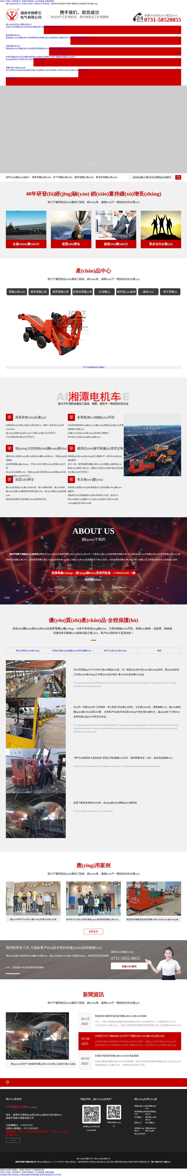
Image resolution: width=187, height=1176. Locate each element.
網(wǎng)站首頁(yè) (13, 4)
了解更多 (13, 1140)
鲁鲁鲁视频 (35, 1175)
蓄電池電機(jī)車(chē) (106, 177)
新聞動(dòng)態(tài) (139, 1129)
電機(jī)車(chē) (17, 291)
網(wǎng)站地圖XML (103, 1159)
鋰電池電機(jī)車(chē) (82, 292)
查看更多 (93, 931)
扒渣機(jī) (104, 291)
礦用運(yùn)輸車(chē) (126, 292)
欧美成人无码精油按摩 (21, 1175)
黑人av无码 (56, 1175)
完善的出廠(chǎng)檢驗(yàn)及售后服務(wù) (71, 651)
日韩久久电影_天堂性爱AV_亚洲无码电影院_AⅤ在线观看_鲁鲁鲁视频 (27, 1)
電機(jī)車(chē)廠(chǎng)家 (150, 1129)
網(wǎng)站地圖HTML (85, 1159)
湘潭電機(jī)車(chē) (41, 177)
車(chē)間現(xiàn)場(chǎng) (28, 651)
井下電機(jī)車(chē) (62, 177)
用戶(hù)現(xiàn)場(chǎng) (115, 651)
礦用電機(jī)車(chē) (84, 177)
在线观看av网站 (6, 1175)
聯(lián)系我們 (139, 1134)
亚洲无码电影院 (46, 1175)
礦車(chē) (148, 291)
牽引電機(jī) (170, 291)
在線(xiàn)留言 (27, 4)
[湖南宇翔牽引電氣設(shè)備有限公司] (64, 15)
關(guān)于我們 (40, 4)
